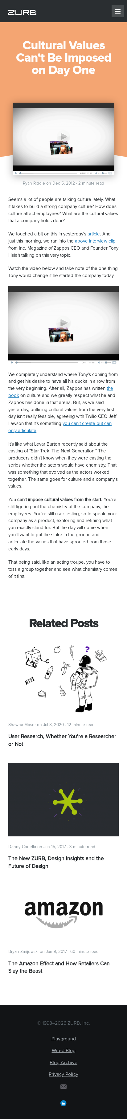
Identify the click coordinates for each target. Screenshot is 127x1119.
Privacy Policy (63, 1074)
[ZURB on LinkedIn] (63, 1103)
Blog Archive (63, 1062)
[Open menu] (118, 11)
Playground (63, 1038)
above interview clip (95, 241)
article (94, 234)
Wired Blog (64, 1050)
